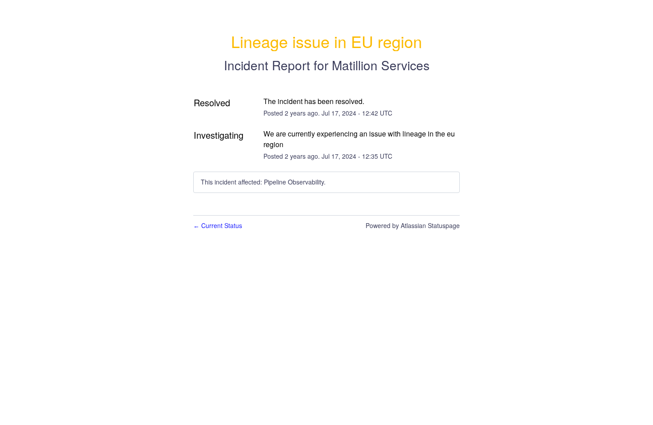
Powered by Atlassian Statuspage (413, 225)
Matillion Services (381, 65)
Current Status (217, 225)
